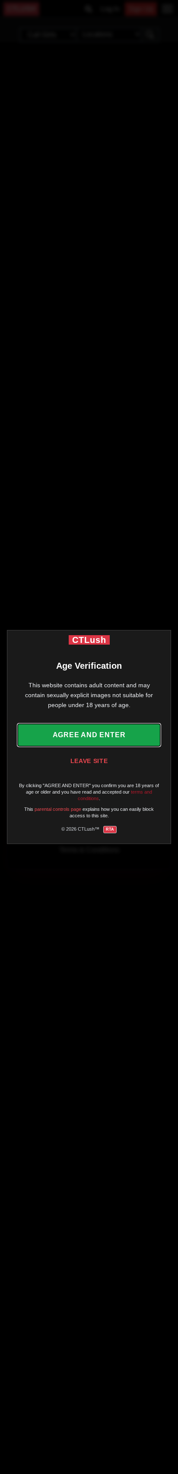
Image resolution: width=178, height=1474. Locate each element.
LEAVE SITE (89, 760)
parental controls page (58, 809)
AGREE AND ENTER (89, 735)
